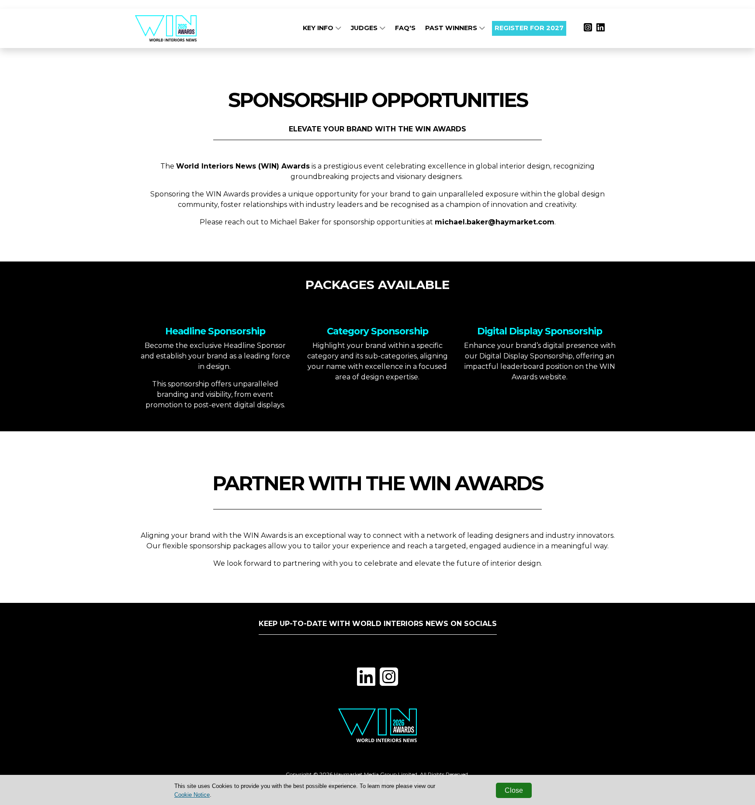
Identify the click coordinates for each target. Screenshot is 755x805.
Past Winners (452, 28)
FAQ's (405, 28)
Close (514, 790)
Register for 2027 (529, 28)
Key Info (319, 28)
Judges (365, 28)
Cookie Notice (192, 794)
